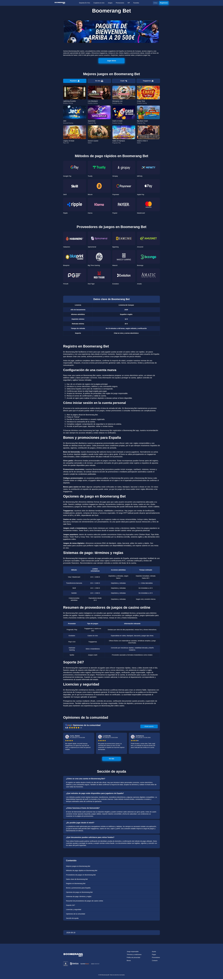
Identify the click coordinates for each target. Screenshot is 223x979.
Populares (73, 81)
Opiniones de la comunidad (75, 914)
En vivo (97, 81)
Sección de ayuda (72, 918)
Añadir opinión (149, 726)
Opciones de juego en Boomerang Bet (79, 892)
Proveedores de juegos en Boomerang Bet (81, 875)
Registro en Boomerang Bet (75, 883)
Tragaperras (147, 81)
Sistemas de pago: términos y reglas (78, 896)
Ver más (111, 758)
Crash (122, 81)
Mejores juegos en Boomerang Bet (78, 866)
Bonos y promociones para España (78, 888)
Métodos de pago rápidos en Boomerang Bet (81, 870)
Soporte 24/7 (70, 905)
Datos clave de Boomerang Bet (77, 879)
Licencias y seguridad (73, 909)
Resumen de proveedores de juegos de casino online (84, 901)
